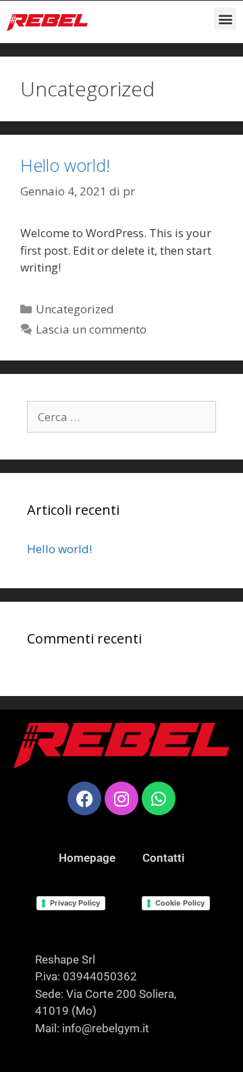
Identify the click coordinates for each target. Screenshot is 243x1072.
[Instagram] (121, 798)
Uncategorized (75, 309)
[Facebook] (84, 798)
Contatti (163, 857)
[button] (225, 18)
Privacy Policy (75, 903)
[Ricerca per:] (121, 416)
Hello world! (65, 165)
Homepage (87, 857)
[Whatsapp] (159, 798)
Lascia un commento (91, 329)
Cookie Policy (180, 903)
